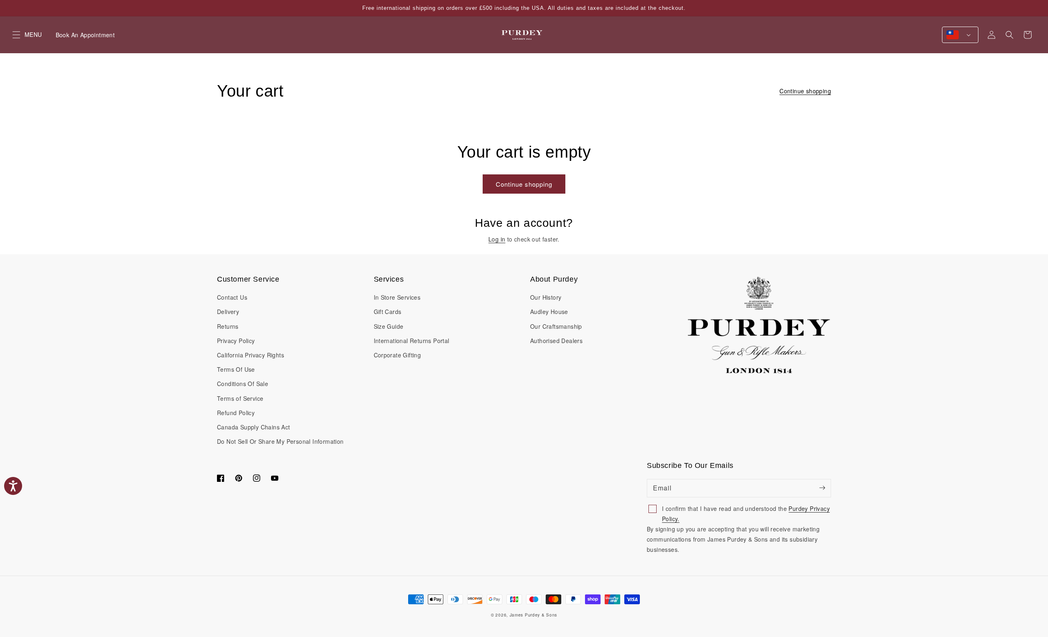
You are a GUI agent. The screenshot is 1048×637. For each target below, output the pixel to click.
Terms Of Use (236, 369)
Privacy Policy (236, 341)
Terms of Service (240, 398)
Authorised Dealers (556, 341)
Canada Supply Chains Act (253, 427)
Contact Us (232, 297)
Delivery (228, 311)
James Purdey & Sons (533, 615)
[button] (1010, 35)
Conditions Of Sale (242, 383)
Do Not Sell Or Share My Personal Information (280, 441)
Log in (496, 239)
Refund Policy (236, 413)
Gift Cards (388, 311)
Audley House (549, 311)
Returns (228, 326)
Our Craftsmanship (556, 326)
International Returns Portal (411, 341)
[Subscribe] (822, 488)
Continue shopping (805, 91)
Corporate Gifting (397, 355)
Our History (545, 297)
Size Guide (389, 326)
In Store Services (397, 297)
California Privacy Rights (250, 355)
